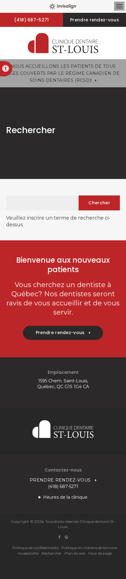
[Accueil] (63, 43)
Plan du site (75, 553)
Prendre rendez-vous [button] (94, 20)
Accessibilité (28, 553)
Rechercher (51, 553)
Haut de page (100, 553)
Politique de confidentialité (35, 547)
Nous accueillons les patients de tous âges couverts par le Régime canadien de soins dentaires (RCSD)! (63, 73)
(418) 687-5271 (31, 20)
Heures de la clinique (65, 497)
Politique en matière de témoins (89, 547)
